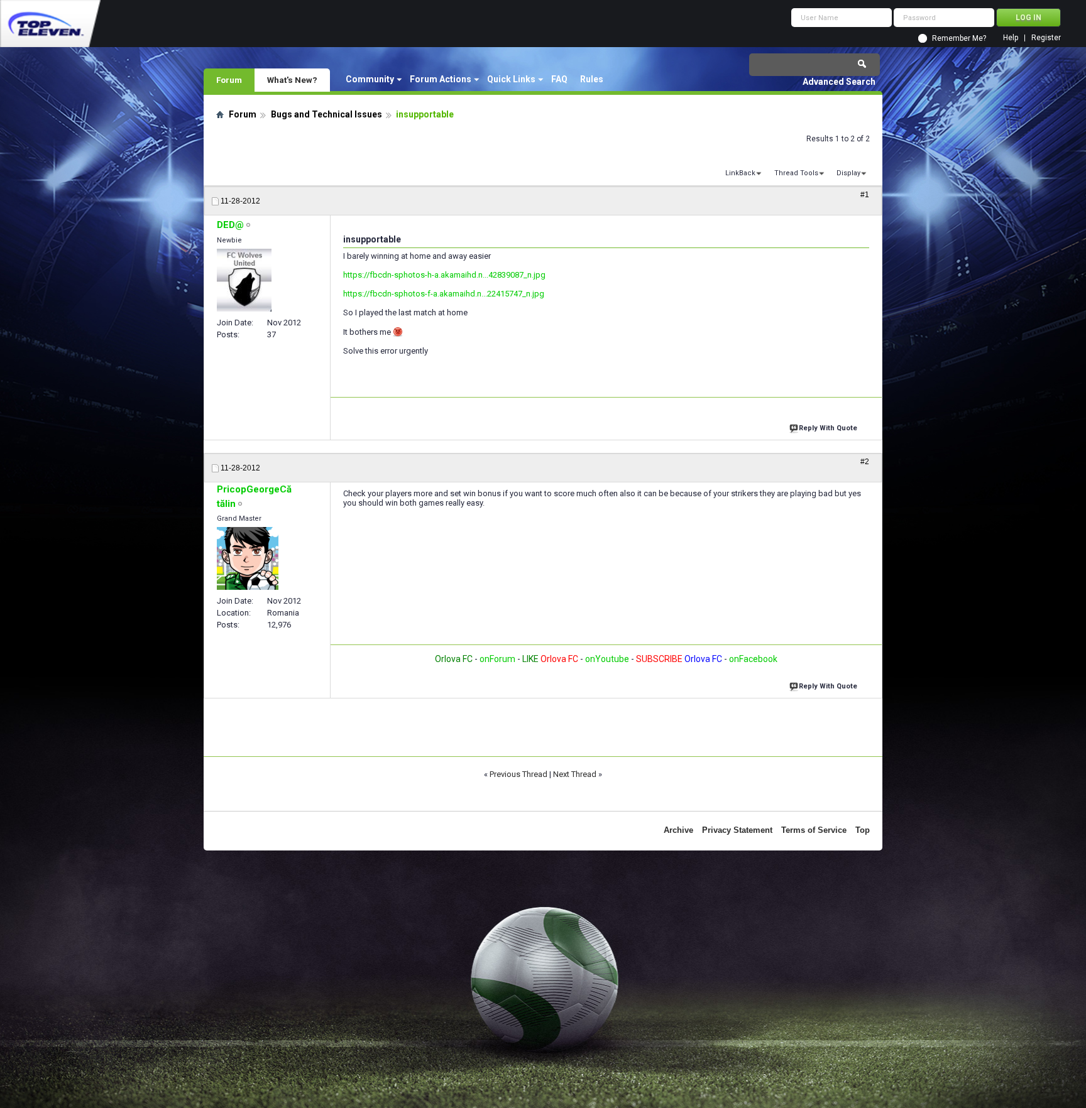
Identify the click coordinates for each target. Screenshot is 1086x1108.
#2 (864, 461)
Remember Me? (959, 38)
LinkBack (740, 173)
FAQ (559, 79)
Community (370, 79)
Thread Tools (796, 173)
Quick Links (511, 79)
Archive (678, 830)
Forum (229, 80)
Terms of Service (814, 830)
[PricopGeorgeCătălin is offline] (247, 558)
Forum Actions (440, 79)
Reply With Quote (828, 428)
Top (862, 830)
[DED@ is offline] (244, 280)
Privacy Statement (737, 830)
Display (848, 173)
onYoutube (606, 659)
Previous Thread (518, 774)
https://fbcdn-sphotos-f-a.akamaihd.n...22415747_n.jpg (443, 293)
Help (1010, 38)
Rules (591, 79)
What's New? (292, 80)
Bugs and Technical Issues (326, 114)
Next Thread (574, 774)
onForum (497, 659)
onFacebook (753, 659)
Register (1046, 38)
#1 (864, 194)
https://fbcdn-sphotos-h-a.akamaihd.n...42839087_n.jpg (444, 275)
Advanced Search (839, 82)
